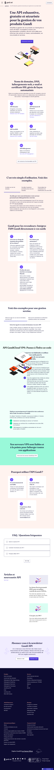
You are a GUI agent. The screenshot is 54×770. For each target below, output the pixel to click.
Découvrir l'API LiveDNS (16, 136)
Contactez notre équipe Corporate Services (26, 288)
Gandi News (29, 732)
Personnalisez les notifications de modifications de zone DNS (44, 189)
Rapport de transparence (9, 744)
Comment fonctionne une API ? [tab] (16, 547)
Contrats (6, 729)
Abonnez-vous (33, 658)
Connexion (49, 2)
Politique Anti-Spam (8, 736)
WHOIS (28, 688)
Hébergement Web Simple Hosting (11, 680)
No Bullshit (29, 731)
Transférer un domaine (32, 706)
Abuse (5, 725)
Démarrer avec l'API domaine (17, 113)
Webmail (29, 684)
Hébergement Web (31, 710)
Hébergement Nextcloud (9, 684)
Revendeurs (29, 678)
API (27, 686)
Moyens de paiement (8, 734)
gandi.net (7, 5)
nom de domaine (19, 203)
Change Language (46, 760)
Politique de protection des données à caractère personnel (15, 739)
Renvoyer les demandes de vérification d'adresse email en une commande (37, 318)
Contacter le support (8, 704)
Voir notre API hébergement (27, 153)
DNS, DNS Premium (8, 693)
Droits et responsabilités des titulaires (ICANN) (14, 731)
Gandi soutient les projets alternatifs (35, 727)
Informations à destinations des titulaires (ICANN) (15, 732)
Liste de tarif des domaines (10, 678)
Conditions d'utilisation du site (10, 727)
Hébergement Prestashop (9, 686)
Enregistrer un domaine (32, 704)
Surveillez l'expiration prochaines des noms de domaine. (27, 189)
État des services (8, 706)
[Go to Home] (9, 2)
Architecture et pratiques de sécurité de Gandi (37, 729)
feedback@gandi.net (25, 517)
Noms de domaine (8, 676)
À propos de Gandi (31, 725)
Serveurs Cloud (30, 712)
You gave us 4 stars (17, 760)
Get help (27, 560)
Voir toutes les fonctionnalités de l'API (27, 161)
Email (5, 690)
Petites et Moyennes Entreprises (34, 680)
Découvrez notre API (27, 41)
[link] (13, 759)
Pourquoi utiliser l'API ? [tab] (14, 553)
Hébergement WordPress (9, 682)
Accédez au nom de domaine (10, 188)
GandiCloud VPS (7, 688)
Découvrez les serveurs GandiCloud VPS (27, 455)
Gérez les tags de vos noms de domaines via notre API (15, 318)
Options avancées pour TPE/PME (34, 682)
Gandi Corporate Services (33, 676)
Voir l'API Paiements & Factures (35, 116)
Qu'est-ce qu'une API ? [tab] (14, 541)
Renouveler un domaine (32, 708)
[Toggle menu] (2, 2)
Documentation (7, 708)
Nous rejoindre (30, 734)
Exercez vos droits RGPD (9, 742)
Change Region (45, 758)
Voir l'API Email (33, 136)
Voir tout (6, 580)
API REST (6, 710)
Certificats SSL (7, 691)
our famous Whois (27, 751)
